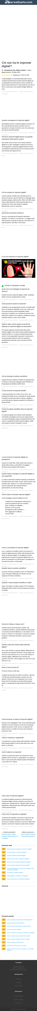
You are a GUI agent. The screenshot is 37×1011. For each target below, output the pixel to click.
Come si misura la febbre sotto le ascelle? (18, 939)
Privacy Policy (18, 1003)
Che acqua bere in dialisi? (14, 929)
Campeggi (18, 982)
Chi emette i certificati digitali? (15, 872)
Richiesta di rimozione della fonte (10, 91)
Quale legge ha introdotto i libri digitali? (17, 875)
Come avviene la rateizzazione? (15, 923)
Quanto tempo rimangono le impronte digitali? (19, 849)
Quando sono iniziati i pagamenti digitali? (18, 858)
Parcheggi (18, 979)
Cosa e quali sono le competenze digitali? (18, 879)
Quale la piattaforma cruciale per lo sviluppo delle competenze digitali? (20, 869)
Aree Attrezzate (18, 985)
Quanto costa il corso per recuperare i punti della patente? (20, 949)
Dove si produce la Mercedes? (15, 942)
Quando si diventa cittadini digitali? (16, 855)
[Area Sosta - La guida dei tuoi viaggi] (18, 4)
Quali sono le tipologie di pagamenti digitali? (19, 862)
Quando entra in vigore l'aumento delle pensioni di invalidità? (10, 836)
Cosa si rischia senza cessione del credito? (18, 936)
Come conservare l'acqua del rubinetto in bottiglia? (21, 932)
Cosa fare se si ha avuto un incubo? (17, 945)
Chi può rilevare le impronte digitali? (17, 852)
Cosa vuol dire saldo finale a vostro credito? (19, 926)
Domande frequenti (18, 996)
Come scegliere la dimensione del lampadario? (20, 919)
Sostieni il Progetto (18, 999)
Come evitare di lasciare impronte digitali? (18, 865)
